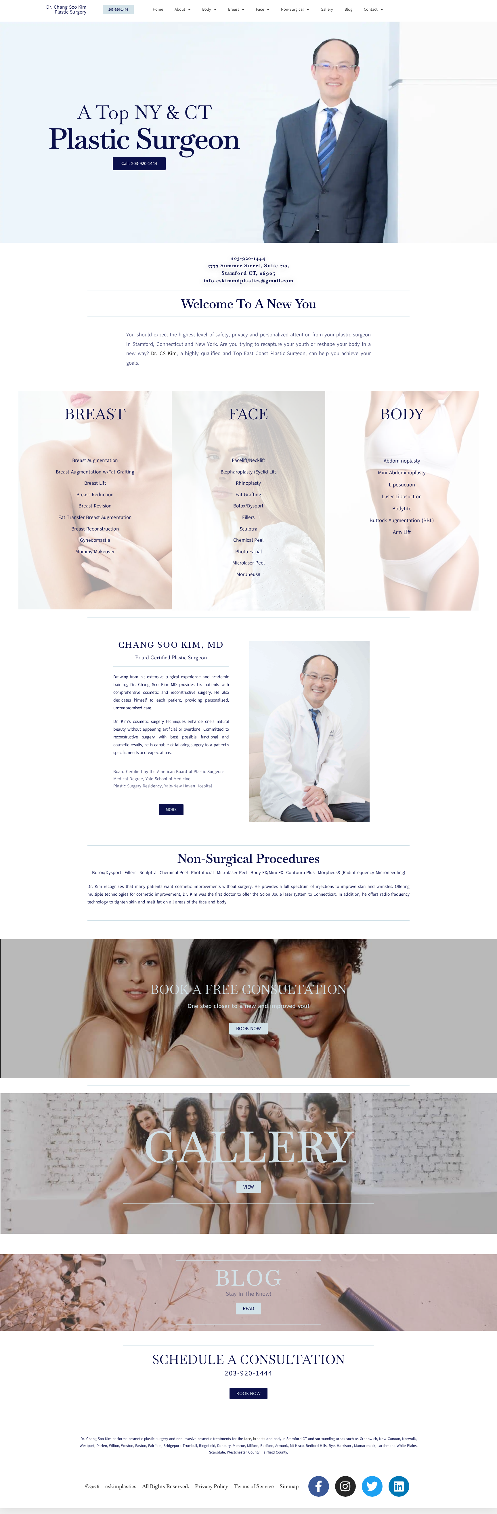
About (180, 9)
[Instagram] (345, 1486)
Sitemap (289, 1486)
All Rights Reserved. (165, 1486)
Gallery (327, 9)
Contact (371, 9)
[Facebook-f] (318, 1486)
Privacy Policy (211, 1486)
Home (158, 9)
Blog (348, 9)
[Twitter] (372, 1486)
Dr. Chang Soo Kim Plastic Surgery (66, 9)
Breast (233, 9)
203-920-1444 (248, 1373)
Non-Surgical (292, 9)
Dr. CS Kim (163, 353)
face (247, 1438)
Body (206, 9)
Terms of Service (254, 1486)
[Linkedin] (399, 1486)
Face (260, 9)
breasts (259, 1438)
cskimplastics (120, 1486)
